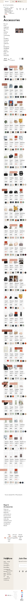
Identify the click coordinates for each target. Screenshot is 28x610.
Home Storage (8, 12)
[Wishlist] (20, 9)
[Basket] (25, 9)
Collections (11, 13)
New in (12, 7)
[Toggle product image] (10, 69)
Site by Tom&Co (15, 595)
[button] (20, 59)
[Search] (17, 9)
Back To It (6, 7)
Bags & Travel (7, 9)
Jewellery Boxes (8, 8)
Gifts (6, 13)
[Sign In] (23, 9)
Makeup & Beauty (9, 10)
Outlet (6, 14)
